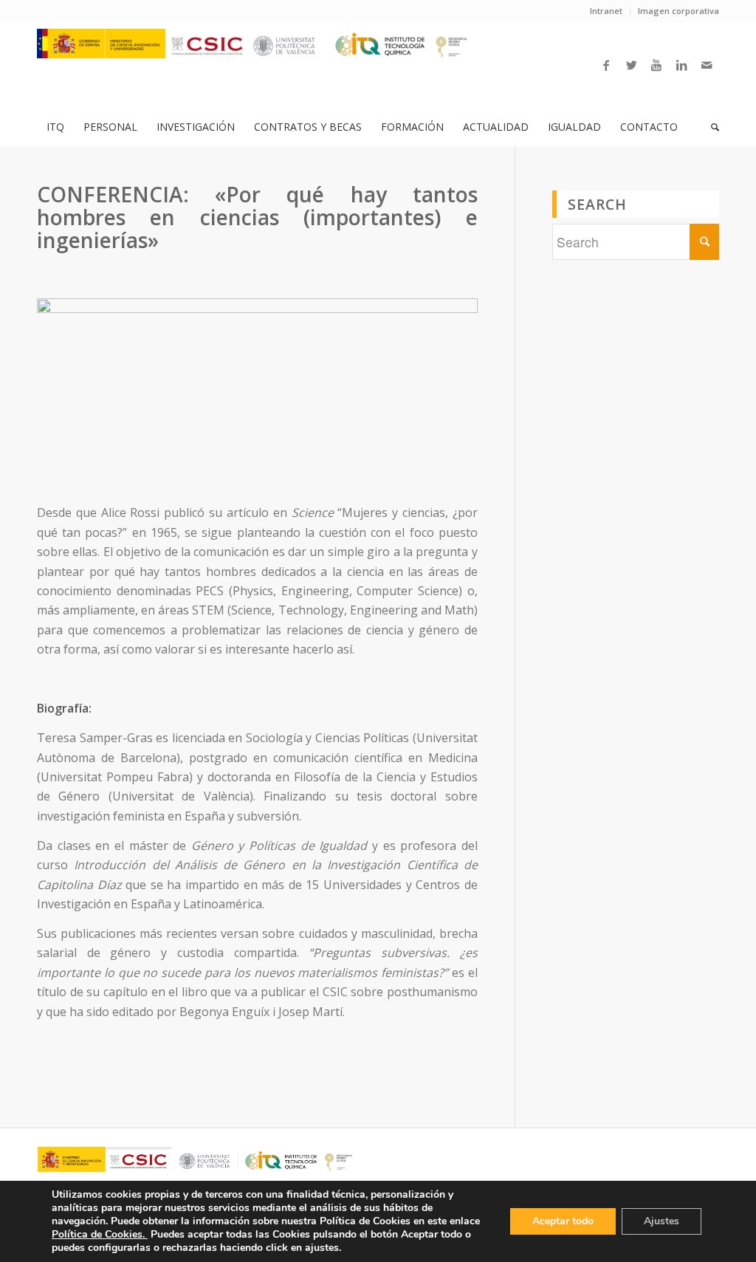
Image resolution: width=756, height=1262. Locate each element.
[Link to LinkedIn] (681, 65)
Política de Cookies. (100, 1234)
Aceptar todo (563, 1221)
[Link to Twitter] (631, 65)
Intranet (606, 10)
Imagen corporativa (678, 10)
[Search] (710, 127)
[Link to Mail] (706, 65)
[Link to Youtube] (656, 65)
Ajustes (661, 1221)
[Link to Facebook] (606, 65)
